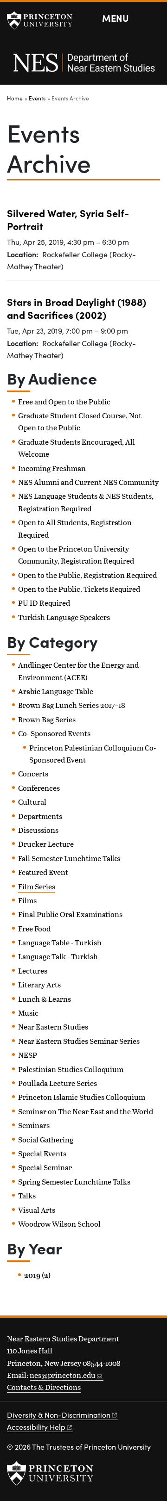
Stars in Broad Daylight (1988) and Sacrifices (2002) (76, 308)
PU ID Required (44, 602)
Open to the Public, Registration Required (87, 575)
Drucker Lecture (46, 843)
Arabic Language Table (55, 691)
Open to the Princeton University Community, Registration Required (76, 554)
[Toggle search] (154, 18)
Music (28, 1012)
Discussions (38, 830)
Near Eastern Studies (53, 1026)
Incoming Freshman (52, 468)
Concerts (33, 773)
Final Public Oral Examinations (70, 914)
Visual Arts (36, 1209)
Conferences (39, 787)
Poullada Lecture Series (57, 1083)
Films (27, 900)
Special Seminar (45, 1167)
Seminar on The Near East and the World (85, 1111)
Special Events (42, 1153)
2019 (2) (37, 1275)
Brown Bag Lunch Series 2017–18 (71, 705)
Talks (27, 1195)
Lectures (32, 970)
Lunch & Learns (44, 998)
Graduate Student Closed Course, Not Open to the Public (79, 421)
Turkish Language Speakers (64, 617)
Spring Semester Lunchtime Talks (74, 1181)
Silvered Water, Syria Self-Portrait (68, 219)
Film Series (36, 886)
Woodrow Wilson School (59, 1223)
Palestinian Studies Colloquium (70, 1069)
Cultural (32, 801)
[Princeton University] (44, 20)
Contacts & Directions (44, 1387)
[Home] (83, 67)
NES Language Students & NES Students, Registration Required (86, 501)
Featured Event (43, 872)
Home (15, 98)
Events (37, 98)
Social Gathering (45, 1139)
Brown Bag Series (47, 719)
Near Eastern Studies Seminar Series (79, 1041)
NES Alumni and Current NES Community (88, 482)
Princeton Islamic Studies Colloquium (81, 1097)
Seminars (34, 1125)
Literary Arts (39, 984)
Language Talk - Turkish (58, 956)
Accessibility (36, 1427)
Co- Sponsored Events (54, 733)
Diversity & (58, 1415)
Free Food (34, 928)
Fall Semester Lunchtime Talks (69, 858)
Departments (40, 816)
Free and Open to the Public (64, 401)
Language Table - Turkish (60, 942)
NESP (27, 1054)
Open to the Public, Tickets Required (79, 588)
